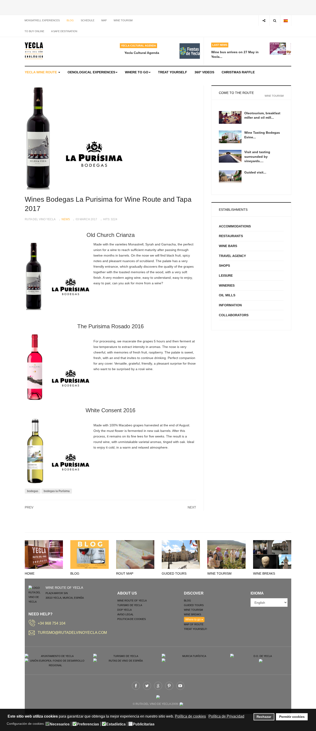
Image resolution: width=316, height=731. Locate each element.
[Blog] (89, 554)
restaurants (231, 236)
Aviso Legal (125, 614)
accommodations (235, 226)
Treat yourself (172, 72)
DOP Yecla (124, 609)
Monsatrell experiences (42, 20)
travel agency (232, 256)
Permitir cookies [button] (292, 717)
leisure (226, 275)
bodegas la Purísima (57, 491)
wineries (227, 285)
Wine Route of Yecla (132, 600)
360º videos (204, 72)
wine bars (228, 246)
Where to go (136, 72)
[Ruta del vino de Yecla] (34, 50)
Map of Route (193, 624)
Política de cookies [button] (190, 716)
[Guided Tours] (181, 554)
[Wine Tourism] (226, 554)
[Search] (274, 20)
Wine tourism (123, 20)
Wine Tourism (219, 573)
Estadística (116, 724)
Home (29, 573)
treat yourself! (195, 629)
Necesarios (60, 724)
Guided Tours (174, 573)
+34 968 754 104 (51, 623)
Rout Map (124, 573)
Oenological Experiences (91, 72)
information (230, 305)
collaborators (233, 315)
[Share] (263, 20)
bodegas (32, 491)
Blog (70, 20)
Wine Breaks (264, 573)
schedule (87, 20)
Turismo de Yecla (129, 605)
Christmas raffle (238, 72)
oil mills (227, 295)
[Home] (44, 554)
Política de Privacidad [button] (226, 716)
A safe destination (64, 31)
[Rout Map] (135, 554)
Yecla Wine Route (41, 72)
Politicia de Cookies (131, 619)
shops (224, 265)
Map (104, 20)
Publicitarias (144, 724)
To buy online (34, 31)
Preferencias (88, 724)
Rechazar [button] (264, 717)
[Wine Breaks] (272, 554)
